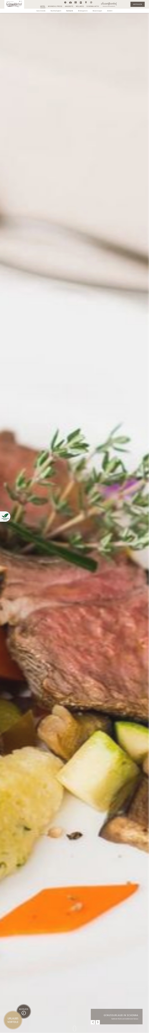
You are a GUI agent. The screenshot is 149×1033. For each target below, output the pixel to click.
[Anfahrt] (85, 2)
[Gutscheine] (80, 2)
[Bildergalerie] (70, 2)
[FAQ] (65, 2)
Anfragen (137, 4)
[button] (5, 517)
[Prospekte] (75, 2)
